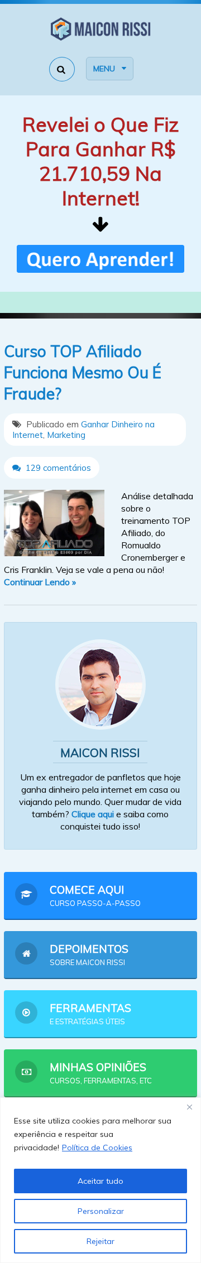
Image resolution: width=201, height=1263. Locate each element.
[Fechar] (189, 1106)
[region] (100, 1180)
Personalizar (101, 1211)
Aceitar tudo (100, 1181)
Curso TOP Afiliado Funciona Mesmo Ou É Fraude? (82, 372)
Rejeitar (100, 1241)
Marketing (66, 435)
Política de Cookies (97, 1148)
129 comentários (57, 467)
